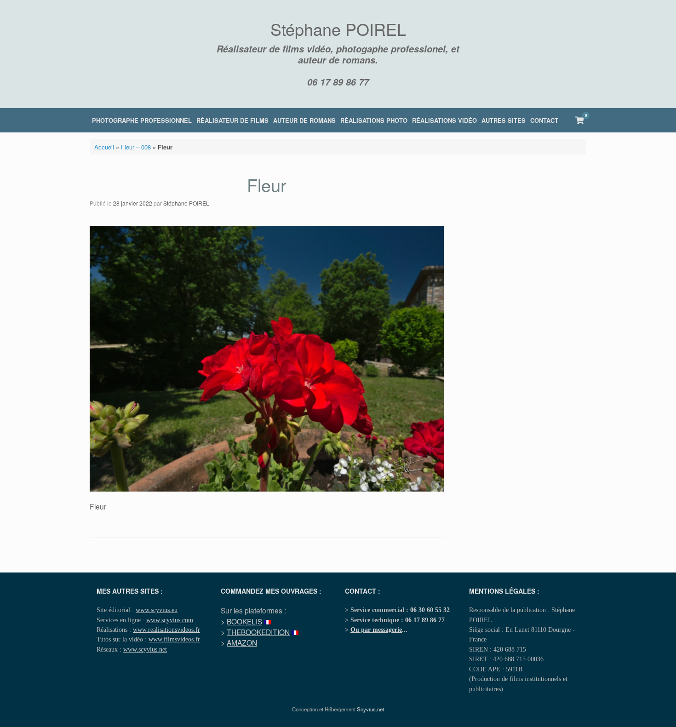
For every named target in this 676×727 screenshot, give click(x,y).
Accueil (104, 147)
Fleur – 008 (136, 147)
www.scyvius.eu (157, 609)
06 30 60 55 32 (430, 609)
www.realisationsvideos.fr (166, 629)
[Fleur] (267, 489)
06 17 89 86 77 (338, 81)
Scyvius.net (370, 709)
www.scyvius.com (169, 620)
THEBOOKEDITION (258, 632)
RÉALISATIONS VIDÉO (444, 120)
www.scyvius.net (145, 649)
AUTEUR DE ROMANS (304, 120)
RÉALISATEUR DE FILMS (232, 120)
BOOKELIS (244, 621)
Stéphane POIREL (186, 203)
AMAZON (242, 642)
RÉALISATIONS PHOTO (373, 120)
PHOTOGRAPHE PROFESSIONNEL (142, 120)
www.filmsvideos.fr (174, 639)
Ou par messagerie (376, 629)
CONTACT (544, 120)
